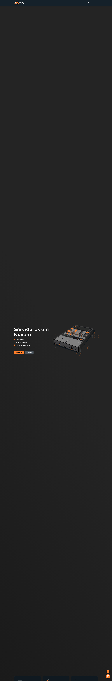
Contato (95, 3)
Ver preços (19, 352)
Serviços (88, 3)
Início (82, 3)
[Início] (20, 3)
